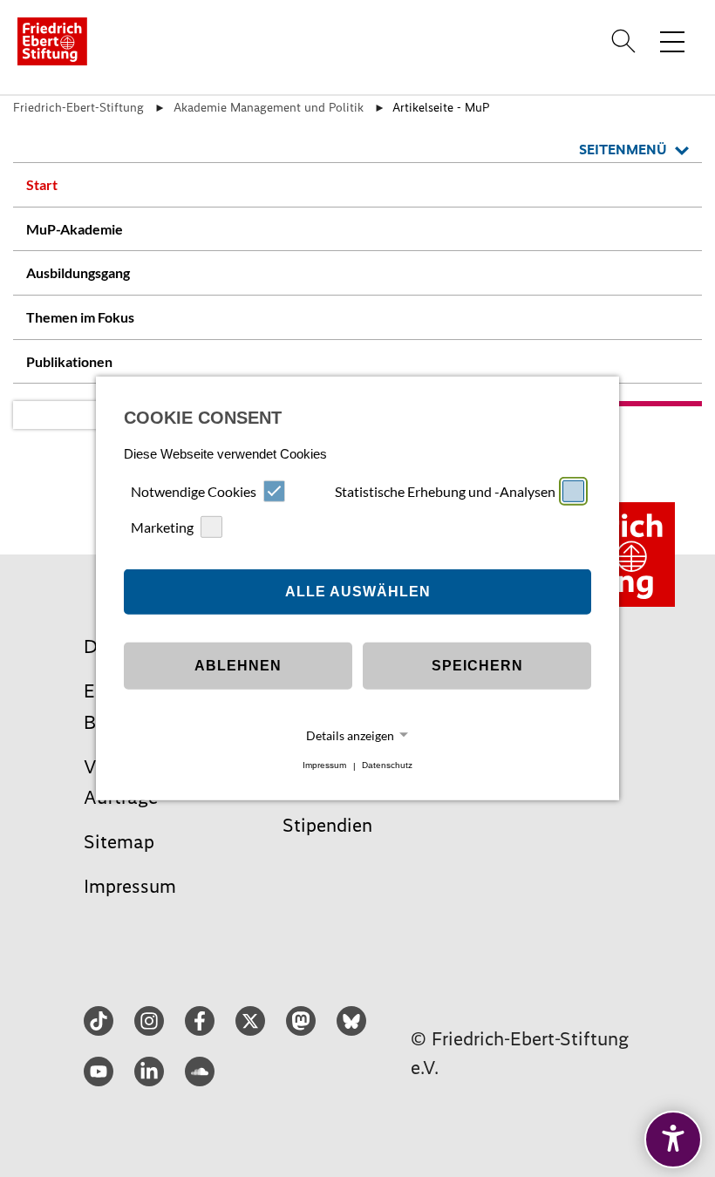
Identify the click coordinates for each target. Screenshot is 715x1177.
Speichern (477, 665)
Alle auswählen (358, 591)
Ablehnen (238, 665)
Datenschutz (387, 766)
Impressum (324, 766)
